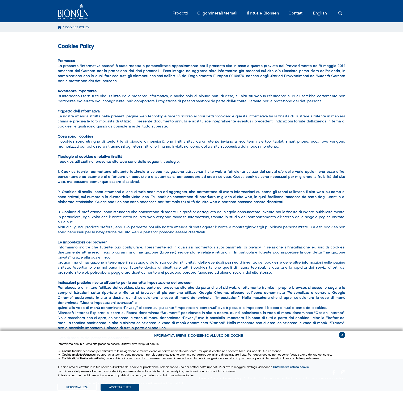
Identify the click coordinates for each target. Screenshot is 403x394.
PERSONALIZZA (77, 387)
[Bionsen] (73, 11)
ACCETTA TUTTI (120, 387)
